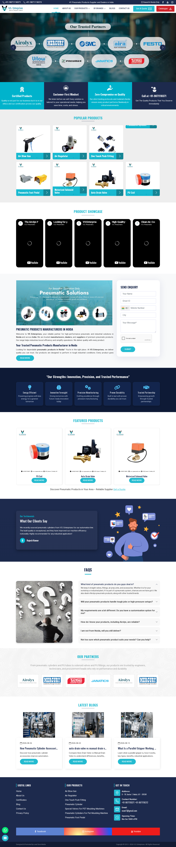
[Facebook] (163, 2)
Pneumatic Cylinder (73, 804)
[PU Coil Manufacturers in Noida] (39, 451)
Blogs (112, 8)
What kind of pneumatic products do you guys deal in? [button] (107, 584)
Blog (18, 804)
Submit (128, 349)
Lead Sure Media (40, 844)
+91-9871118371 (13, 2)
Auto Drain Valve (88, 476)
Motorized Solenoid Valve (136, 476)
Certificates (21, 800)
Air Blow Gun (70, 791)
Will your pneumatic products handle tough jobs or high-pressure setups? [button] (117, 601)
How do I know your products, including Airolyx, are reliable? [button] (110, 622)
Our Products (81, 8)
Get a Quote (119, 489)
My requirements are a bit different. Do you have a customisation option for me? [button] (118, 611)
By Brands (98, 8)
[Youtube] (168, 2)
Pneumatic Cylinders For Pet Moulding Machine (86, 813)
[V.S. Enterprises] (12, 8)
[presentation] (13, 47)
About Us (66, 8)
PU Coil (39, 476)
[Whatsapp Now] (5, 830)
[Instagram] (172, 2)
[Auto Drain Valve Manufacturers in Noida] (88, 451)
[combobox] (125, 308)
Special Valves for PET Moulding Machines (84, 809)
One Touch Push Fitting (75, 800)
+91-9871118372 (34, 2)
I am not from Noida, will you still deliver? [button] (101, 630)
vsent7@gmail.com (129, 810)
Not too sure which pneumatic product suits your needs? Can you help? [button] (116, 639)
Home (56, 8)
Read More (25, 358)
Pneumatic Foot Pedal (75, 817)
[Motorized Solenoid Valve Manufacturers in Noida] (137, 451)
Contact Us (124, 8)
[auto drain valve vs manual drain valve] (88, 728)
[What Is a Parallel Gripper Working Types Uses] (137, 728)
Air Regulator (71, 795)
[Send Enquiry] (5, 838)
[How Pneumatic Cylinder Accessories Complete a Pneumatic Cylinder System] (39, 728)
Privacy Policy (22, 813)
